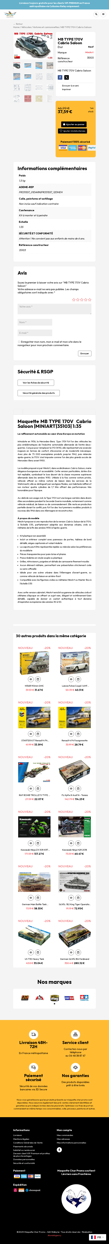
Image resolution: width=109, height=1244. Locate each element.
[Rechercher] (96, 14)
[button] (48, 36)
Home (16, 27)
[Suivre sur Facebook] (60, 77)
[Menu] (103, 14)
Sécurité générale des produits (39, 393)
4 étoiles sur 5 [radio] (85, 299)
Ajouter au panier (75, 124)
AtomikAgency (54, 1235)
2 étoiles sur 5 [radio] (77, 299)
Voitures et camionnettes (46, 27)
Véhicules (26, 27)
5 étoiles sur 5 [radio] (89, 299)
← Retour (18, 23)
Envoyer (84, 353)
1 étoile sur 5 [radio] (74, 299)
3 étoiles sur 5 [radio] (81, 299)
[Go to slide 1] (54, 1003)
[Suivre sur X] (66, 77)
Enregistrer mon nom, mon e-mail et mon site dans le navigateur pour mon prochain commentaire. (49, 343)
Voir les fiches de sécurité (36, 382)
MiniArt (89, 52)
